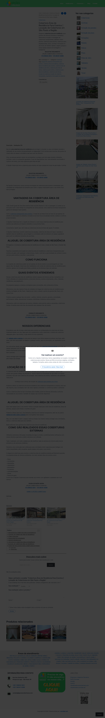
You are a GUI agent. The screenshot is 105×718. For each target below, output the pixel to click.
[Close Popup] (78, 348)
